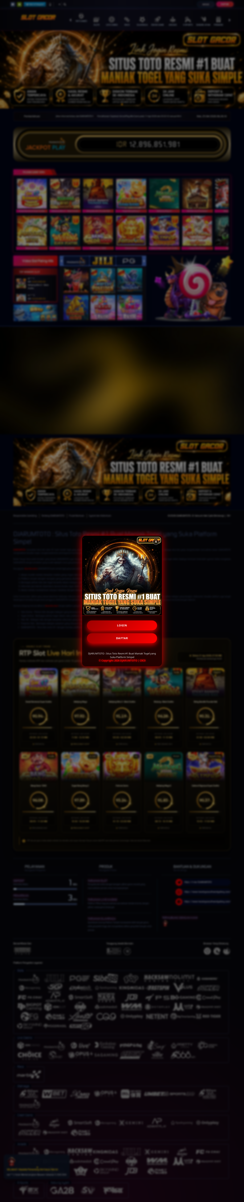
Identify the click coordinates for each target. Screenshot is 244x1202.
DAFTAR (122, 638)
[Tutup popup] (156, 542)
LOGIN (122, 625)
